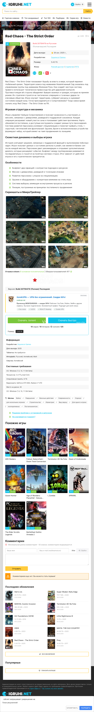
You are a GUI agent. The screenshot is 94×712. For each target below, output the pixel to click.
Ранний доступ (57, 67)
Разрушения (30, 398)
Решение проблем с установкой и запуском (32, 413)
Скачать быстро (71, 321)
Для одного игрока (79, 402)
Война (18, 398)
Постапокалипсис (31, 406)
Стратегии (39, 26)
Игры (31, 26)
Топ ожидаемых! (31, 18)
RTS (77, 67)
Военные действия (46, 398)
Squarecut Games (58, 57)
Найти (88, 11)
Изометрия (50, 402)
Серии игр (74, 18)
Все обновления (48, 654)
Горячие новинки (12, 18)
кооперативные (14, 406)
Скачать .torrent (27, 320)
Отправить (16, 569)
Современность (64, 398)
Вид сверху (63, 402)
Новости (86, 18)
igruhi (20, 4)
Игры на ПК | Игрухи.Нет (16, 26)
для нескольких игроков (16, 402)
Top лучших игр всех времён (52, 688)
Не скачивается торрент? (23, 417)
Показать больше (48, 670)
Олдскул (78, 398)
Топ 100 (47, 18)
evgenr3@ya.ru (34, 688)
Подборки (60, 18)
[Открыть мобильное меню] (89, 4)
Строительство (35, 402)
